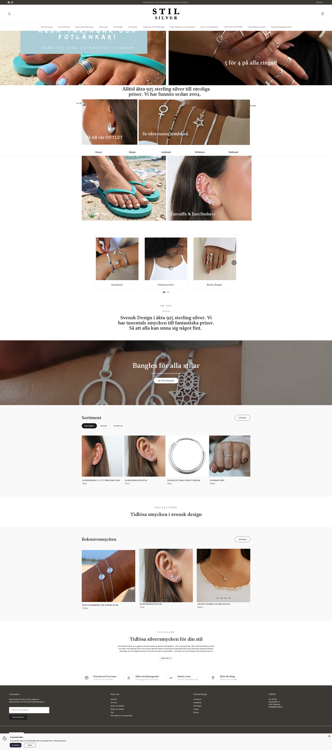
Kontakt (114, 699)
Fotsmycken (133, 27)
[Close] (329, 736)
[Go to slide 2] (110, 599)
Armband (166, 152)
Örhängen (200, 152)
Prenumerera (18, 717)
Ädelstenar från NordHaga (153, 27)
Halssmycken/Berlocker (84, 27)
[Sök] (9, 13)
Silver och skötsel (117, 706)
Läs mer (166, 311)
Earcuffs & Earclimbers (193, 214)
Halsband (233, 152)
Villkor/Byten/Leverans (257, 27)
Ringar (132, 152)
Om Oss (114, 702)
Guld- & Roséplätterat (209, 27)
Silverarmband (64, 27)
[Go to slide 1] (106, 599)
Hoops (98, 152)
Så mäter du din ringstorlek (121, 716)
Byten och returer (117, 709)
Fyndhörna (118, 426)
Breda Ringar (215, 284)
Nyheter (103, 426)
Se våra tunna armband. (166, 134)
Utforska (242, 418)
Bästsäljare (89, 426)
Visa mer (165, 658)
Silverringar (103, 27)
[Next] (234, 262)
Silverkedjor (118, 27)
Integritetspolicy (59, 741)
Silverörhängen (47, 27)
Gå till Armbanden (166, 380)
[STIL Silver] (166, 14)
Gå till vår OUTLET (104, 137)
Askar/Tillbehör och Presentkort (182, 27)
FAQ (112, 712)
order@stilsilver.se (275, 707)
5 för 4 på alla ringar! (252, 62)
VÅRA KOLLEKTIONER (233, 27)
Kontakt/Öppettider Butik (281, 27)
